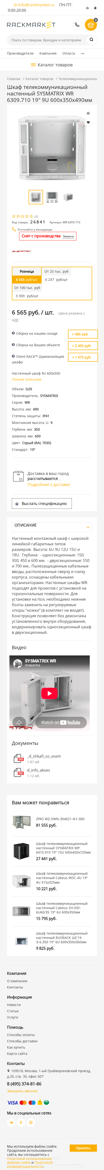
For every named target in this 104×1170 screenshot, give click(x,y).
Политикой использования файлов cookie (29, 1160)
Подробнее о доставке (49, 484)
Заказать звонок (22, 1091)
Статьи (13, 1011)
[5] (31, 217)
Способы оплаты (21, 1034)
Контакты (15, 987)
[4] (27, 217)
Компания (48, 53)
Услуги (12, 1017)
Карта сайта (17, 1053)
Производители (20, 53)
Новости (14, 1004)
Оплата (68, 53)
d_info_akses (38, 770)
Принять (83, 1148)
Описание (26, 525)
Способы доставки (22, 1041)
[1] (14, 217)
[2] (18, 217)
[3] (23, 217)
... (82, 52)
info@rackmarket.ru (36, 4)
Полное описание (26, 379)
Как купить (16, 1047)
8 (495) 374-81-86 (77, 25)
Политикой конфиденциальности (30, 1164)
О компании (17, 981)
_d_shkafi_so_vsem (44, 756)
